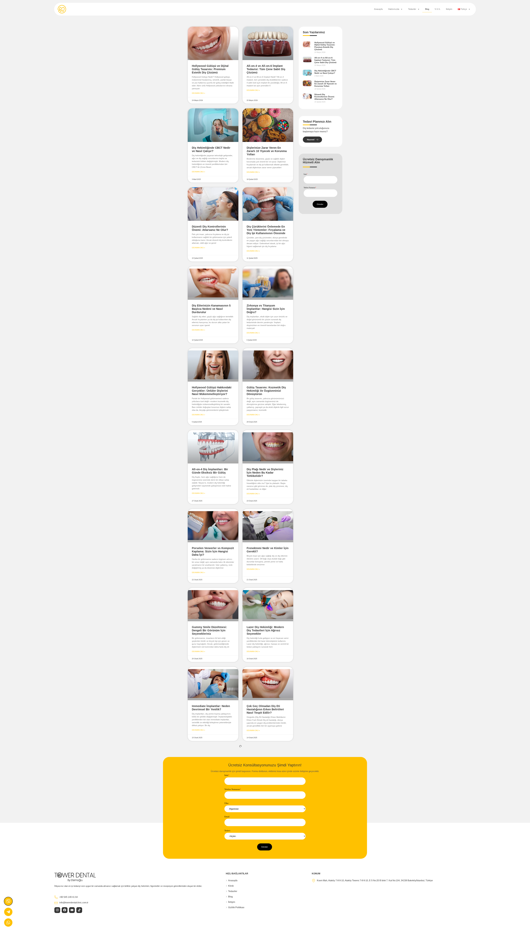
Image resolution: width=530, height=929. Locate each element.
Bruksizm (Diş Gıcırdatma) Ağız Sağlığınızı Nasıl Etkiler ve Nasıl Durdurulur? (213, 788)
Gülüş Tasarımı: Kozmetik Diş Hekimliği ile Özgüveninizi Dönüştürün (266, 391)
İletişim (449, 9)
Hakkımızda (393, 9)
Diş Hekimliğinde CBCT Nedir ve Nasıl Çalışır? (325, 72)
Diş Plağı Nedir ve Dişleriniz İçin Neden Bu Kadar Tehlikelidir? (265, 472)
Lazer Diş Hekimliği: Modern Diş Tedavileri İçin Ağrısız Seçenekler (265, 630)
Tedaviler (412, 9)
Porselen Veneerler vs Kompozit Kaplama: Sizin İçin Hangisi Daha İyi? (213, 551)
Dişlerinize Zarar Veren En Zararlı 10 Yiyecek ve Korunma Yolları (267, 151)
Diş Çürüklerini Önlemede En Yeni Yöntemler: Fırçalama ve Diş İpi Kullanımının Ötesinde (266, 230)
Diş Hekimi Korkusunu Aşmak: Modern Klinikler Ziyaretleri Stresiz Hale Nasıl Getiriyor (267, 788)
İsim (305, 174)
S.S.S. (437, 9)
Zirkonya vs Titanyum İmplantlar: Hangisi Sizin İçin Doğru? (266, 309)
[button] (320, 204)
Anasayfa (378, 9)
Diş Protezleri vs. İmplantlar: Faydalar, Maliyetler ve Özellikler (211, 870)
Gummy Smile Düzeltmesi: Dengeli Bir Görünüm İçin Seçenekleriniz (209, 630)
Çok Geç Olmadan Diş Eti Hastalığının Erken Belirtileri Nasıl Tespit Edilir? (265, 709)
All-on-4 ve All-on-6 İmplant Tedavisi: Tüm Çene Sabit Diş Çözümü (266, 69)
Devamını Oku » (198, 93)
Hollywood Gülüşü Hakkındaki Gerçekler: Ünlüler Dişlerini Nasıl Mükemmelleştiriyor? (211, 391)
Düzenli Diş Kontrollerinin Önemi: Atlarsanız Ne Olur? (324, 96)
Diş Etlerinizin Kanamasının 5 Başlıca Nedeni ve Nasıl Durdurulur (211, 309)
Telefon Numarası (310, 187)
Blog (427, 9)
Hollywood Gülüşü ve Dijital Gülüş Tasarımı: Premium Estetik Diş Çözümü (210, 69)
